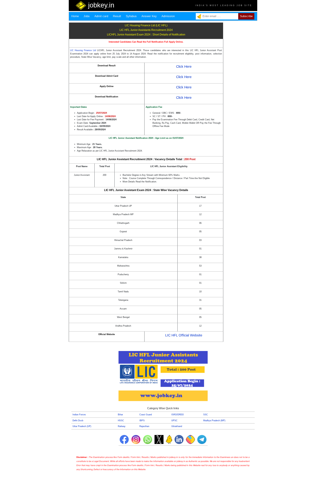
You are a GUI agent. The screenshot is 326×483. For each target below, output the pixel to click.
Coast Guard (145, 414)
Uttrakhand (176, 426)
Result (117, 16)
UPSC (174, 420)
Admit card (101, 16)
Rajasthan (144, 426)
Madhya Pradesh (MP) (214, 420)
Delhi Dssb (78, 420)
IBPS (142, 420)
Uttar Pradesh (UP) (82, 426)
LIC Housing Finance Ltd (83, 50)
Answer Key (149, 16)
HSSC (121, 420)
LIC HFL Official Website (183, 335)
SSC (205, 414)
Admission (168, 16)
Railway (121, 426)
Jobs (87, 16)
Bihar (120, 414)
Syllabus (131, 16)
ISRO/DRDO (177, 414)
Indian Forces (79, 414)
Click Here (184, 66)
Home (75, 16)
